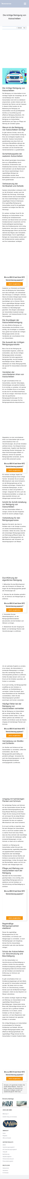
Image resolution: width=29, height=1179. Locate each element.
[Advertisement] (14, 48)
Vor (24, 28)
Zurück (20, 28)
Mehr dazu (18, 1091)
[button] (3, 1104)
